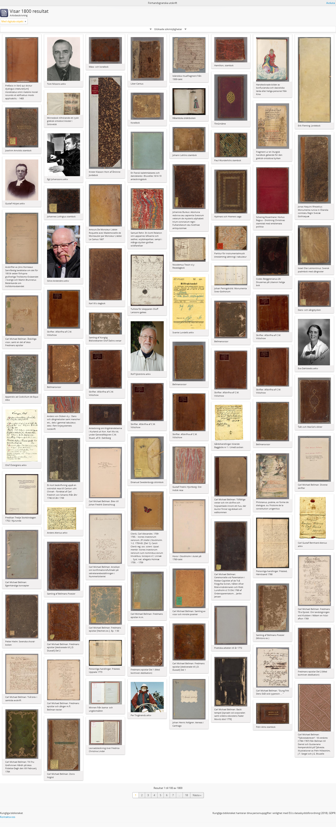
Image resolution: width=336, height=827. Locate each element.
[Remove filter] (25, 21)
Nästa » (197, 795)
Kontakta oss (7, 817)
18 (186, 795)
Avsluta (330, 3)
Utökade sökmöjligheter (168, 29)
